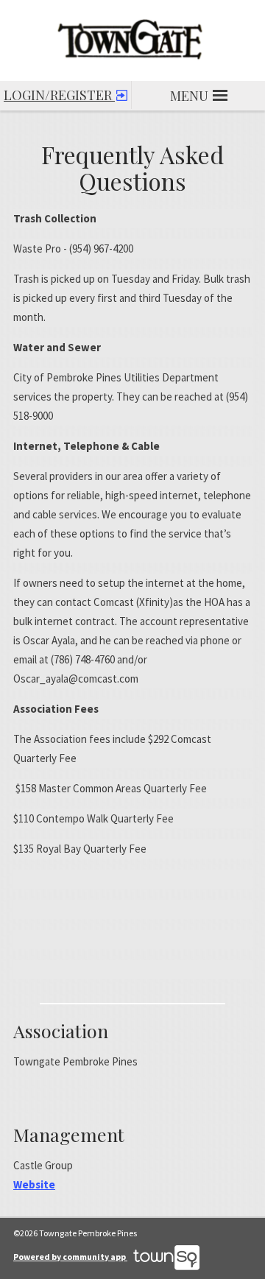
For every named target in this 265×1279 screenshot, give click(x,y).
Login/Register (59, 95)
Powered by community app (70, 1256)
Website (34, 1184)
